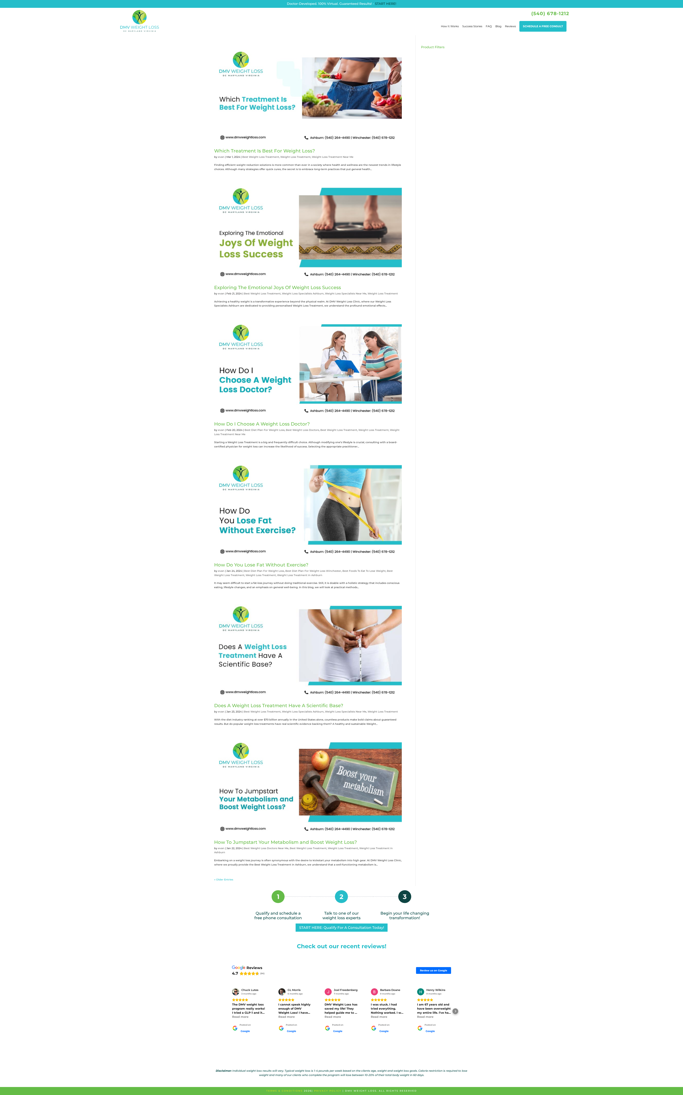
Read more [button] (240, 1017)
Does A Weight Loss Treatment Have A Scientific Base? (278, 705)
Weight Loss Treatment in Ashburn (299, 575)
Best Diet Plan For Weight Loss (265, 430)
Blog (498, 26)
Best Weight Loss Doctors (302, 430)
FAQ (489, 26)
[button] (228, 1011)
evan (221, 157)
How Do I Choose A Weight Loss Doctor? (262, 424)
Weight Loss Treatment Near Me (332, 157)
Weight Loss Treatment (295, 157)
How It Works (450, 26)
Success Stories (472, 26)
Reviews (510, 26)
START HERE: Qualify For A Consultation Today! (341, 927)
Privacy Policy (327, 1090)
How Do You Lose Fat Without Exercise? (261, 565)
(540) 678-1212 (550, 13)
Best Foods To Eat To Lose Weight (364, 570)
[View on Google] (235, 991)
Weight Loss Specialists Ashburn (303, 293)
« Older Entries (223, 879)
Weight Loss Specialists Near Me (345, 293)
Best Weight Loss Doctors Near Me (266, 848)
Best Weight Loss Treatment (260, 157)
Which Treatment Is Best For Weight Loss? (264, 151)
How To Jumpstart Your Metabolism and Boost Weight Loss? (285, 842)
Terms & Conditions (284, 1090)
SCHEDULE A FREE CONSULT (543, 26)
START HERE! (385, 4)
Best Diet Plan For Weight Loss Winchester (313, 570)
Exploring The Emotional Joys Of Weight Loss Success (277, 287)
